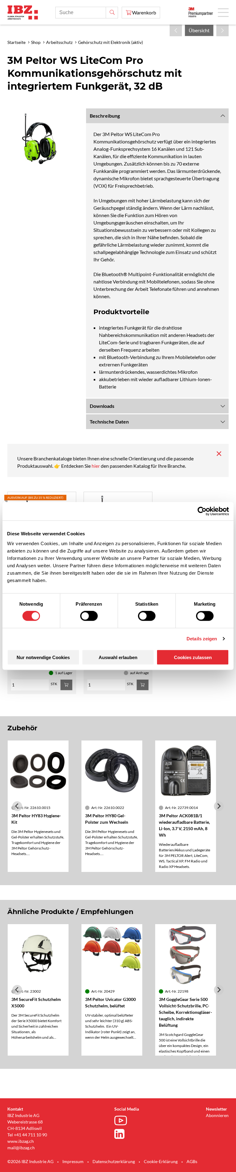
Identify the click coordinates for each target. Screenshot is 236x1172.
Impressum (73, 1161)
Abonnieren (217, 1115)
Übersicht (199, 30)
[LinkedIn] (122, 1134)
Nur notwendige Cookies (43, 657)
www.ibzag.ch (20, 1141)
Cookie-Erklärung (161, 1161)
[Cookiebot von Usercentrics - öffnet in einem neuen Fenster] (202, 511)
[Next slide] (219, 806)
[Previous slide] (17, 806)
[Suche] (112, 12)
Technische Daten (109, 421)
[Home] (22, 12)
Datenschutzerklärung (113, 1161)
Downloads (102, 406)
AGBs (192, 1161)
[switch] (89, 616)
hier (96, 466)
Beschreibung (105, 116)
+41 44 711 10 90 (30, 1134)
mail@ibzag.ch (21, 1147)
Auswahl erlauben (118, 657)
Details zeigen (202, 638)
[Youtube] (122, 1121)
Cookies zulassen (193, 657)
